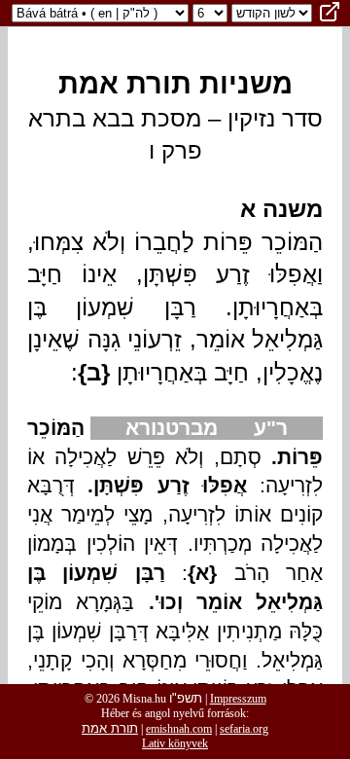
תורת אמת (110, 728)
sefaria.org (244, 729)
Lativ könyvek (175, 743)
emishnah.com (179, 729)
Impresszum (238, 698)
